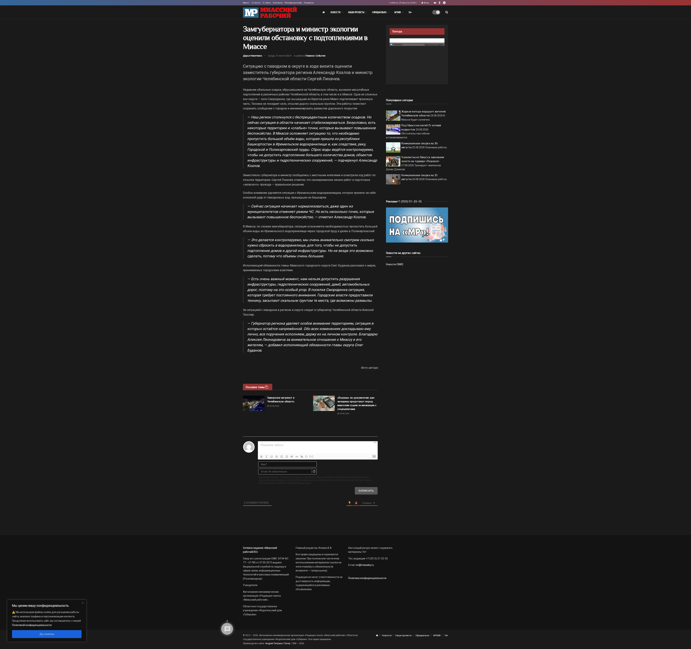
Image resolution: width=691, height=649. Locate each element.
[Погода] (396, 44)
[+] (311, 456)
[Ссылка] (301, 456)
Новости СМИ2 (394, 264)
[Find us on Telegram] (444, 3)
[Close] (82, 603)
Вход (426, 2)
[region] (46, 621)
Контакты (278, 2)
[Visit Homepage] (270, 12)
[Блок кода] (296, 456)
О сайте (267, 2)
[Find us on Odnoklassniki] (440, 3)
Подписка (309, 2)
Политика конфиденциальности (367, 578)
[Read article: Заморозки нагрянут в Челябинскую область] (254, 403)
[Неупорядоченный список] (286, 456)
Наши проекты (356, 12)
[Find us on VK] (434, 3)
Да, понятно (47, 634)
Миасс (246, 2)
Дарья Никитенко (252, 55)
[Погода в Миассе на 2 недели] (434, 44)
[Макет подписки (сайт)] (417, 224)
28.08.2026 (274, 406)
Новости (335, 12)
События (320, 55)
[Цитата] (291, 456)
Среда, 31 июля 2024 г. (280, 55)
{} (306, 456)
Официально (379, 12)
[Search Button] (446, 12)
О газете (256, 2)
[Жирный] (261, 456)
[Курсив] (266, 456)
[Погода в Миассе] (417, 40)
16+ (410, 12)
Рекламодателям (293, 2)
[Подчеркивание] (271, 456)
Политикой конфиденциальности (32, 625)
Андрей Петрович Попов (277, 643)
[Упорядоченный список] (281, 456)
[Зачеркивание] (276, 456)
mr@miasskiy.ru (364, 565)
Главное (310, 55)
